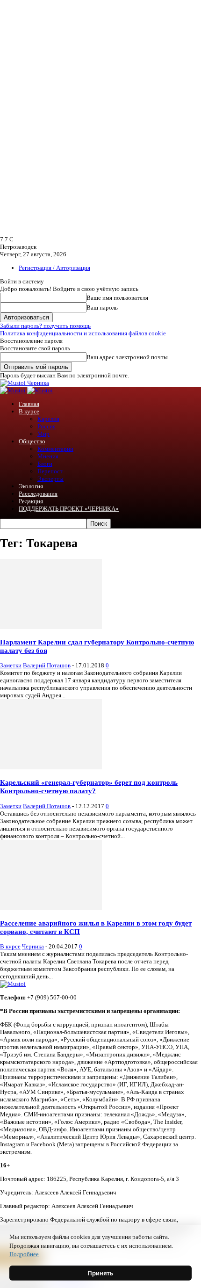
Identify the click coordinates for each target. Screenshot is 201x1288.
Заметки (11, 665)
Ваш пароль (102, 307)
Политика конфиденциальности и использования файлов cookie (83, 333)
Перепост (50, 471)
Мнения (47, 456)
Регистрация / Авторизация (54, 267)
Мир (43, 433)
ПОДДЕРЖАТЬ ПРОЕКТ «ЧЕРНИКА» (69, 508)
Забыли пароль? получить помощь (45, 325)
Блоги (44, 463)
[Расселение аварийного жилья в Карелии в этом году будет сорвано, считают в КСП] (51, 908)
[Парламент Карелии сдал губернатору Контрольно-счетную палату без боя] (51, 626)
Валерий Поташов (47, 665)
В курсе (29, 411)
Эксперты (50, 478)
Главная (29, 403)
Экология (31, 486)
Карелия (48, 418)
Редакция (31, 501)
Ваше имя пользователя (117, 297)
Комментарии (55, 448)
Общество (32, 441)
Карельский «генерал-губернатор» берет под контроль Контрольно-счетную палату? (89, 786)
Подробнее (24, 1254)
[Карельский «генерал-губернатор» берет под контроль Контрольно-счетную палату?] (51, 767)
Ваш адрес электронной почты (127, 357)
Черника (33, 946)
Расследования (38, 493)
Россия (46, 426)
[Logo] (13, 390)
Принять (100, 1273)
